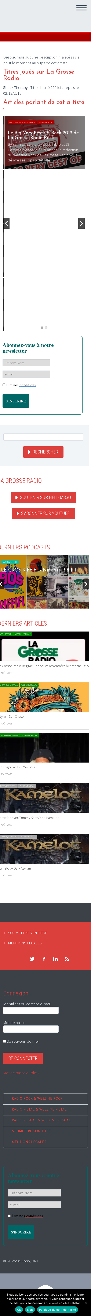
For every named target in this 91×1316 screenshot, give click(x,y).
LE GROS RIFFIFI (10, 561)
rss (67, 959)
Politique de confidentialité (57, 1309)
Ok (19, 1309)
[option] (44, 142)
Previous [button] (6, 223)
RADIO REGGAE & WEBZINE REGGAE (41, 1120)
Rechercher (45, 452)
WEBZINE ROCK (44, 122)
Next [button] (81, 223)
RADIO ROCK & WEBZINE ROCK (37, 1099)
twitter (32, 959)
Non (30, 1309)
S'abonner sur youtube (45, 513)
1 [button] (42, 328)
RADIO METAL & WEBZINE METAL (39, 1109)
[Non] (86, 1302)
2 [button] (46, 328)
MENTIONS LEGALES (25, 942)
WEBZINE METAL (27, 786)
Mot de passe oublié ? (21, 1072)
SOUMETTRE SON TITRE (27, 932)
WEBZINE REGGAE (22, 634)
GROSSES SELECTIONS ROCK (20, 122)
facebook (44, 959)
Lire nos (21, 384)
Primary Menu (81, 8)
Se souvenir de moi (22, 1041)
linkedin (55, 959)
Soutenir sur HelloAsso (45, 497)
